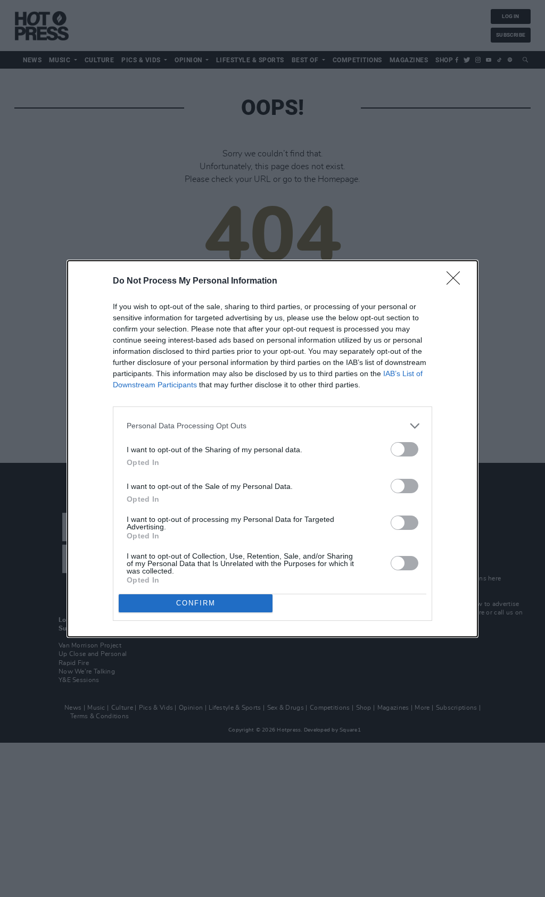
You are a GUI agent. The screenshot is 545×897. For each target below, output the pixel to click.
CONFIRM (196, 603)
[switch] (404, 449)
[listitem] (272, 425)
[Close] (457, 281)
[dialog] (272, 449)
